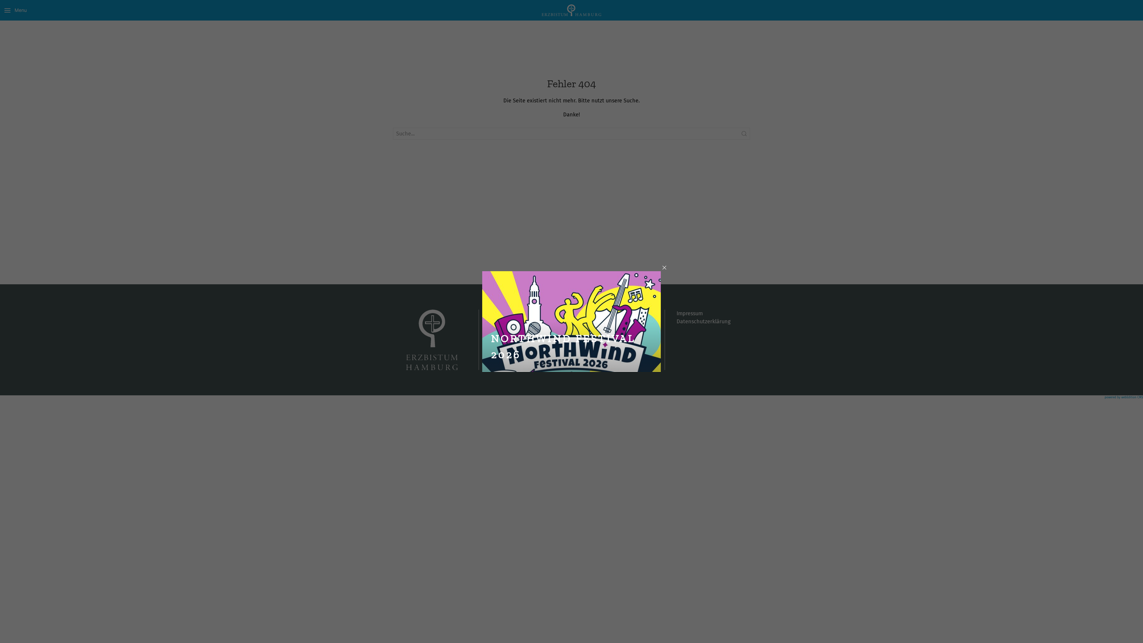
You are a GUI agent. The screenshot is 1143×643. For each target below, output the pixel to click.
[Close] (664, 267)
